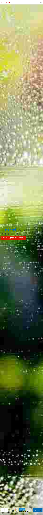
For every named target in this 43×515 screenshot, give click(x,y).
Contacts (34, 2)
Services (22, 2)
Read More (37, 510)
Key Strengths (28, 2)
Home (14, 2)
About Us (17, 2)
